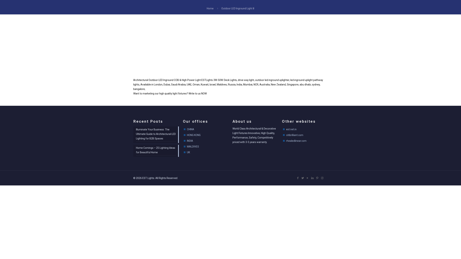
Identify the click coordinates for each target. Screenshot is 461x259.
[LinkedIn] (312, 178)
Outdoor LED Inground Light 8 (237, 8)
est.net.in (291, 129)
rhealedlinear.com (296, 140)
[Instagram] (322, 178)
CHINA (190, 129)
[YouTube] (308, 178)
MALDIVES (193, 146)
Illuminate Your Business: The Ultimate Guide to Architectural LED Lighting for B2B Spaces (156, 134)
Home (210, 8)
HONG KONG (194, 135)
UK (188, 152)
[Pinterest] (317, 178)
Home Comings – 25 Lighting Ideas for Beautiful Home (155, 150)
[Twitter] (303, 178)
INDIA (190, 140)
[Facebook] (298, 178)
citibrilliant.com (294, 135)
